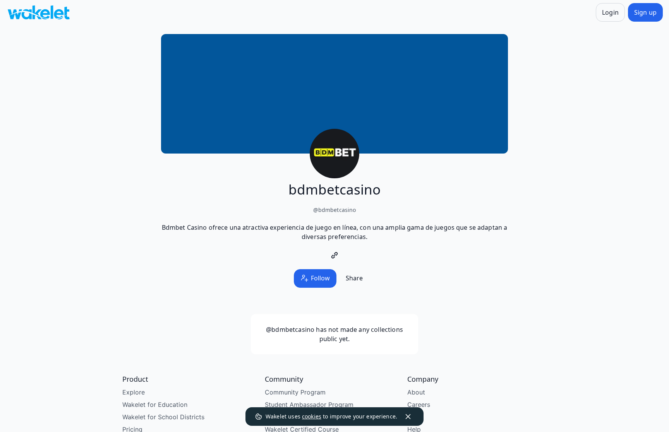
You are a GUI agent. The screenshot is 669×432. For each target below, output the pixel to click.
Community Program (295, 392)
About (416, 392)
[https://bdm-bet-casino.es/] (334, 255)
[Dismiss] (408, 416)
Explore (133, 392)
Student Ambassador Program (309, 404)
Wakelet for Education (154, 404)
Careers (418, 404)
